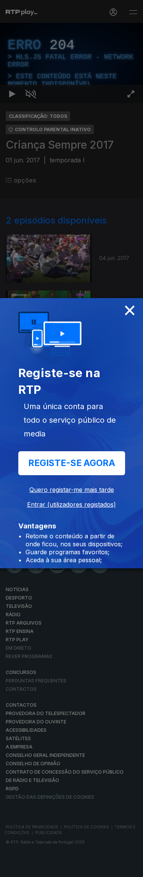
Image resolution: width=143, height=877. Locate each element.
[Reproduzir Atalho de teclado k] (12, 868)
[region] (71, 438)
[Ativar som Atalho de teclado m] (30, 868)
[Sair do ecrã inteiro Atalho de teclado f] (131, 868)
